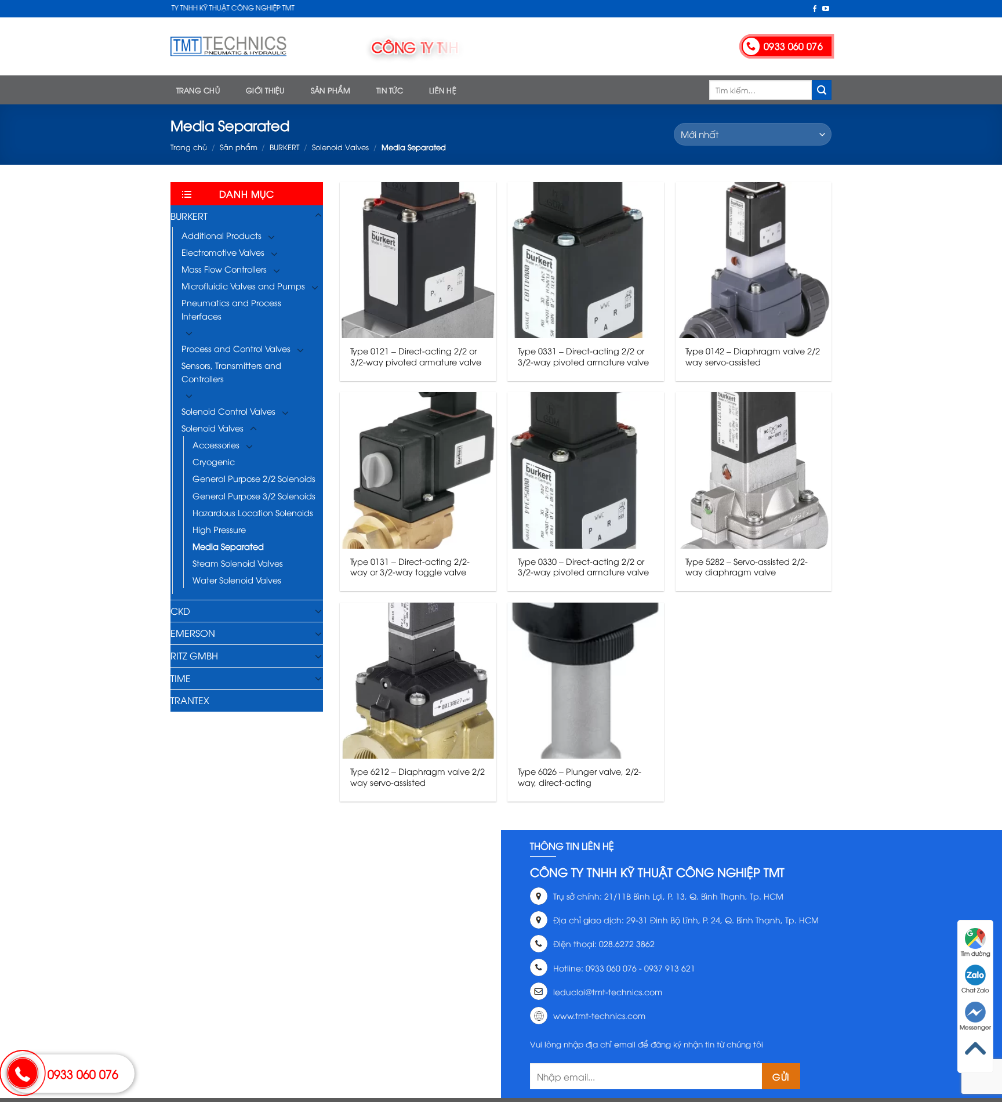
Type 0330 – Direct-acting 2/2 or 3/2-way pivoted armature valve (583, 567)
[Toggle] (318, 216)
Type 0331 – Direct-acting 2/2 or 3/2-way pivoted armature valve (583, 356)
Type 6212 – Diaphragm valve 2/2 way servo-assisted (417, 777)
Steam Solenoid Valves (238, 562)
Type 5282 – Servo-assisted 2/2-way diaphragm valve (746, 567)
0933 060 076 (83, 1073)
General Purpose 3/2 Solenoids (254, 495)
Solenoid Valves (340, 147)
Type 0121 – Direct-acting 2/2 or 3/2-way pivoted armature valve (415, 356)
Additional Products (221, 235)
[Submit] (822, 90)
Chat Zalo (975, 990)
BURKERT (284, 147)
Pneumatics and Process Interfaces (231, 309)
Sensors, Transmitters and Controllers (231, 372)
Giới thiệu (265, 90)
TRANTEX (189, 700)
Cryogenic (214, 461)
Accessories (216, 444)
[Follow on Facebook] (814, 9)
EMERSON (192, 632)
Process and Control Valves (236, 348)
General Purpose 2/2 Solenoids (254, 478)
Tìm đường (975, 953)
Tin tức (389, 90)
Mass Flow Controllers (224, 268)
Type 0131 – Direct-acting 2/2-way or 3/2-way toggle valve (410, 567)
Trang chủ (198, 90)
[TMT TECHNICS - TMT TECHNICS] (228, 46)
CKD (180, 610)
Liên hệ (442, 90)
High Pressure (219, 529)
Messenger (975, 1027)
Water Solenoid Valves (237, 579)
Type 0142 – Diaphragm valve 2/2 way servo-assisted (752, 356)
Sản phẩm (330, 90)
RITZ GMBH (194, 655)
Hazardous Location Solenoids (253, 512)
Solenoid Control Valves (228, 410)
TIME (180, 678)
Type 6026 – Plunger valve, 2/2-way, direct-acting (579, 777)
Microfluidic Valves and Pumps (243, 285)
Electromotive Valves (222, 252)
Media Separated (228, 546)
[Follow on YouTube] (825, 9)
